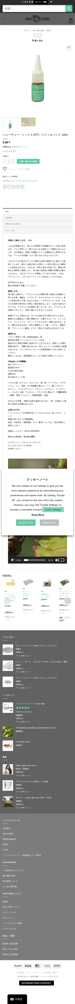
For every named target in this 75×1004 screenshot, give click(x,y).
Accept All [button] (25, 522)
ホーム (27, 30)
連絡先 (5, 902)
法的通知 (6, 828)
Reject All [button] (49, 522)
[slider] (35, 560)
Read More (38, 514)
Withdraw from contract (36, 983)
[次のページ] (66, 80)
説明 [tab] (7, 211)
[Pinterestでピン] (22, 187)
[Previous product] (40, 35)
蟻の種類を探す (9, 876)
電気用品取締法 (9, 839)
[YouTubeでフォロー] (32, 2)
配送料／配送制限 (10, 944)
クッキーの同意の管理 (49, 976)
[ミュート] (57, 560)
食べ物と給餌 (38, 30)
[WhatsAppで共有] (5, 187)
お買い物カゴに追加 (28, 161)
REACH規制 (8, 834)
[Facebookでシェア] (9, 187)
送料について (23, 147)
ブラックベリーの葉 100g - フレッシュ (64, 593)
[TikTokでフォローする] (27, 2)
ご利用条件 (47, 972)
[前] (8, 80)
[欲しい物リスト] (50, 2)
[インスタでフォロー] (25, 2)
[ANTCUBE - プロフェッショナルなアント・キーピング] (37, 19)
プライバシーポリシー (33, 972)
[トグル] (70, 828)
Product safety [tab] (13, 224)
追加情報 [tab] (8, 218)
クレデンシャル (9, 912)
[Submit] (68, 8)
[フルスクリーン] (63, 560)
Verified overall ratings (24, 712)
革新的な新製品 (31, 181)
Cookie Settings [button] (53, 509)
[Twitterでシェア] (14, 187)
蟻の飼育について (10, 881)
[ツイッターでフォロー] (30, 2)
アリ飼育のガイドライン (13, 870)
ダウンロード (8, 918)
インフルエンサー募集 (12, 923)
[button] (41, 2)
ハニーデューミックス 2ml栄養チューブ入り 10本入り (10, 598)
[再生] (13, 560)
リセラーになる (9, 929)
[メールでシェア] (18, 187)
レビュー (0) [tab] (9, 230)
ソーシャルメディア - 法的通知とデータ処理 (22, 855)
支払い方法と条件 (10, 949)
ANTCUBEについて (11, 907)
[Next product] (35, 35)
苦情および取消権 (10, 954)
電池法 (5, 844)
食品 (49, 30)
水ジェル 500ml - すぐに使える (28, 593)
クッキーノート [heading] (37, 479)
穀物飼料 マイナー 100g (46, 595)
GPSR (5, 850)
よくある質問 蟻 (10, 886)
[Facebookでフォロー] (23, 2)
